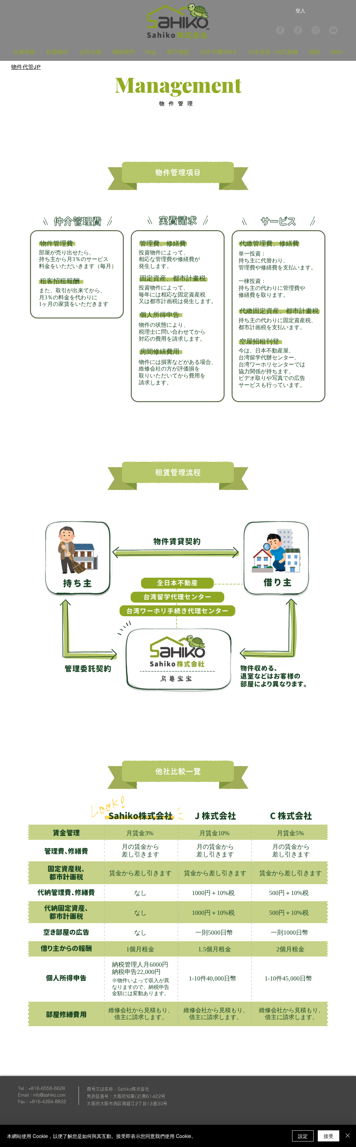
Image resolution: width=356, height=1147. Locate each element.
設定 (303, 1135)
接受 (328, 1135)
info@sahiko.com (49, 1095)
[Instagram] (316, 30)
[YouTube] (333, 30)
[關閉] (347, 1135)
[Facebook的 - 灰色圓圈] (298, 30)
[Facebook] (280, 30)
